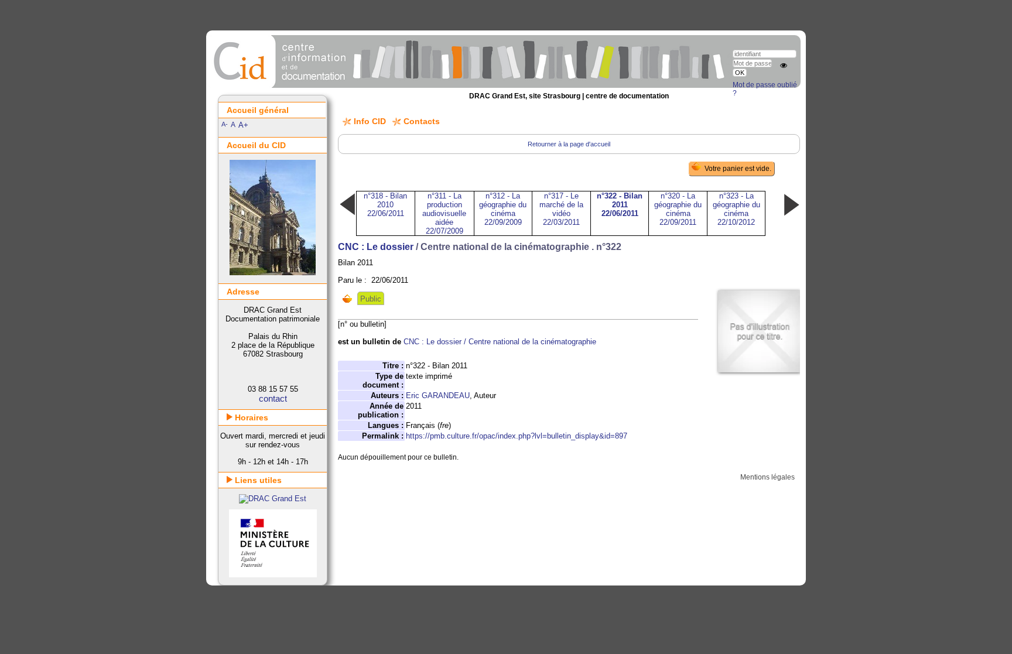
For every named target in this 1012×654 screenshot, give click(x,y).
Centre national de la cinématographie (532, 341)
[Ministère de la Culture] (273, 574)
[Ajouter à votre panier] (350, 299)
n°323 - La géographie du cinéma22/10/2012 (736, 209)
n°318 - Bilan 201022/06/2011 (385, 204)
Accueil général (258, 110)
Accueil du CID (256, 145)
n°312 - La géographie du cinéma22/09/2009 (502, 209)
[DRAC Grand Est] (272, 498)
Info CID (370, 121)
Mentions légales (767, 477)
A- (224, 124)
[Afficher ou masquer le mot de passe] (783, 65)
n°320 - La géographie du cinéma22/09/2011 (678, 209)
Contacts (422, 121)
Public (370, 299)
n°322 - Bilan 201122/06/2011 (619, 204)
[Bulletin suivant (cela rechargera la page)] (791, 214)
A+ (243, 125)
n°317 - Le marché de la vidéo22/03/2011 (561, 209)
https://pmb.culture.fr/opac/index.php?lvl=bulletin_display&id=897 (516, 436)
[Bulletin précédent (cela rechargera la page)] (347, 214)
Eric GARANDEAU (438, 395)
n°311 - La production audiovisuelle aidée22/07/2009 (444, 213)
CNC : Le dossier (375, 247)
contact (273, 398)
